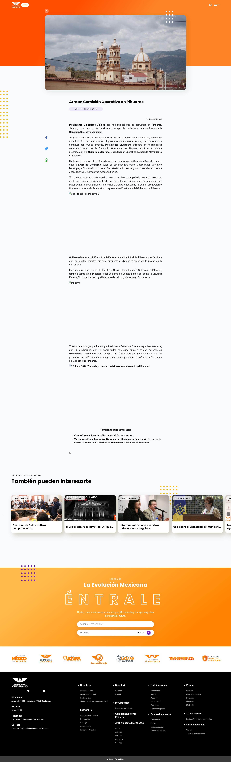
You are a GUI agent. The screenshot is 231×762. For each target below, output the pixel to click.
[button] (228, 514)
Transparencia (194, 713)
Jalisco (25, 5)
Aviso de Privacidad (115, 759)
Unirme (141, 633)
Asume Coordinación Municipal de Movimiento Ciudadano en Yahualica (111, 442)
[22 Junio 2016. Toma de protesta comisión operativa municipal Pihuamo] (115, 395)
